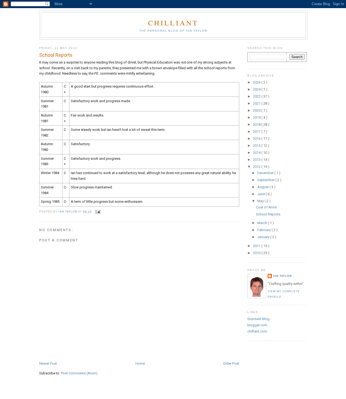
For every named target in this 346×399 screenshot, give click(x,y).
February (264, 230)
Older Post (231, 363)
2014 (257, 153)
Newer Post (48, 363)
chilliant (173, 22)
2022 (257, 96)
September (266, 180)
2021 (257, 103)
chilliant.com (257, 331)
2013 (257, 160)
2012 (257, 167)
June (261, 194)
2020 (257, 110)
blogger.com (257, 325)
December (265, 173)
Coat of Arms (266, 207)
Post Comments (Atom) (79, 373)
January (263, 237)
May (261, 201)
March (262, 223)
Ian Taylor (282, 275)
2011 (257, 246)
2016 (257, 139)
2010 (257, 253)
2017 (257, 131)
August (263, 187)
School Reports (268, 214)
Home (140, 363)
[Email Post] (97, 211)
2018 (257, 124)
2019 (257, 117)
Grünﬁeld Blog (258, 319)
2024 (257, 89)
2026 (257, 82)
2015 (257, 146)
